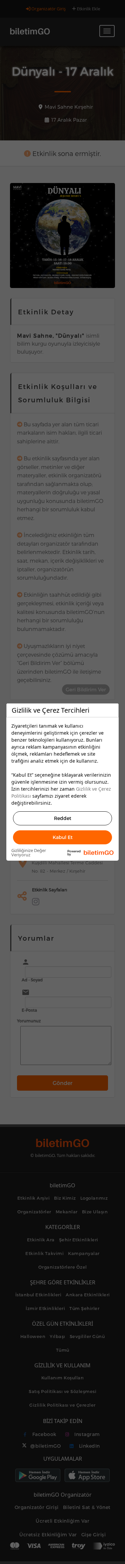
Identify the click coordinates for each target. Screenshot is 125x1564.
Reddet (62, 818)
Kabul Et (63, 837)
